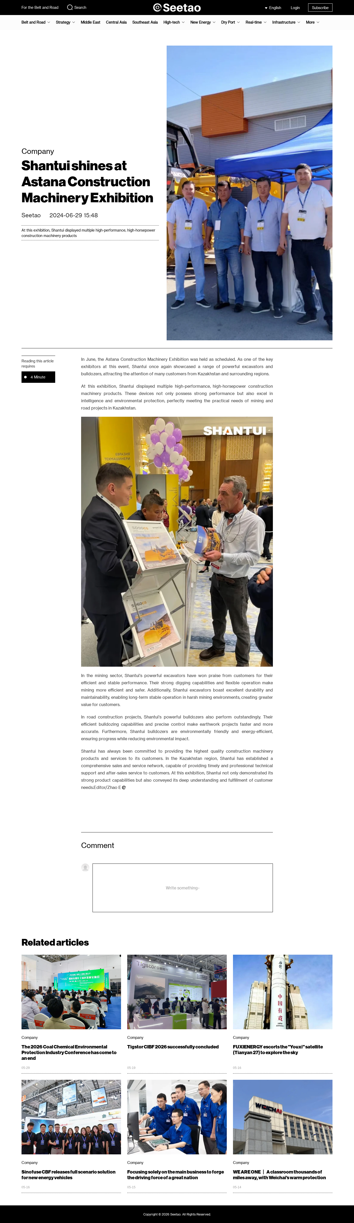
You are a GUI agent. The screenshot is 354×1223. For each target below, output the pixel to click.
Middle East (90, 22)
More (310, 22)
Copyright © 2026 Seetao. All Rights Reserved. (177, 1214)
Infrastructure (283, 22)
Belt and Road (33, 22)
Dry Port (228, 22)
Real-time (254, 22)
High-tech (172, 22)
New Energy (200, 22)
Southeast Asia (145, 22)
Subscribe (320, 7)
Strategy (63, 22)
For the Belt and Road (40, 7)
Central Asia (116, 22)
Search (80, 7)
